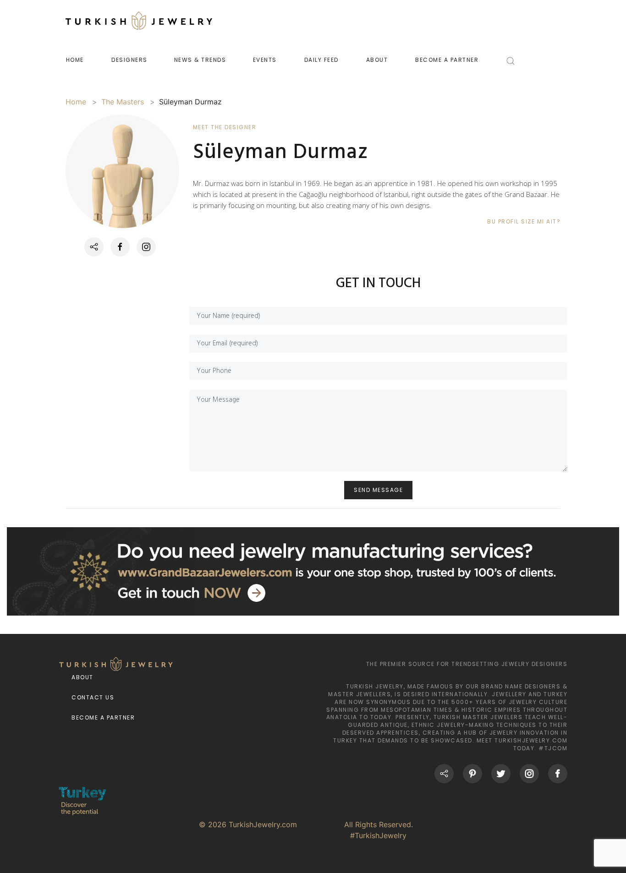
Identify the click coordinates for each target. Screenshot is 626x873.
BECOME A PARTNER (446, 60)
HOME (75, 60)
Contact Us (92, 697)
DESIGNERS (129, 60)
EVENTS (265, 60)
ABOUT (377, 60)
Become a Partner (103, 717)
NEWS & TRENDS (200, 60)
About (82, 677)
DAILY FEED (321, 60)
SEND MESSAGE (378, 490)
